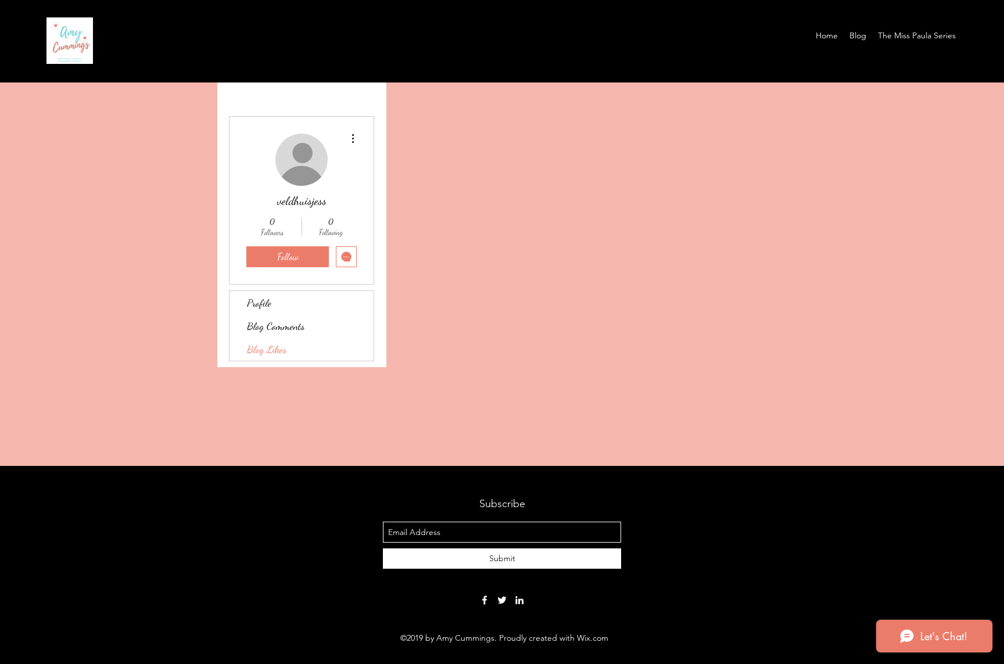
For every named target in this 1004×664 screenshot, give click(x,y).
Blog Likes (266, 349)
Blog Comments (275, 326)
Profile (259, 302)
